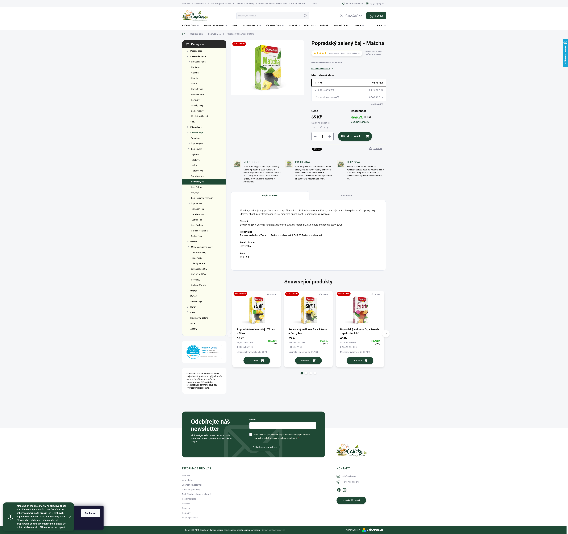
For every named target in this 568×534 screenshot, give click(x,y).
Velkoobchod (200, 3)
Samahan (195, 138)
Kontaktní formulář (351, 500)
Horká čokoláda (198, 62)
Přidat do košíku (351, 136)
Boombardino (197, 94)
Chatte (194, 83)
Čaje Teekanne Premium (202, 198)
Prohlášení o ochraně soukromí (272, 3)
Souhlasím (90, 513)
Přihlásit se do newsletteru (264, 447)
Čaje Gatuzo (196, 187)
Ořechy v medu (198, 263)
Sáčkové (196, 160)
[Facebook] (339, 489)
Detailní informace (320, 69)
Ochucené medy (199, 252)
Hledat (305, 16)
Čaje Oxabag (197, 225)
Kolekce (195, 165)
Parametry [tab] (346, 195)
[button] (302, 373)
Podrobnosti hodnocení (350, 53)
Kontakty (186, 513)
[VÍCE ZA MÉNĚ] (257, 310)
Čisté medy (197, 258)
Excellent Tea (198, 214)
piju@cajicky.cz (349, 476)
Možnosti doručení (360, 122)
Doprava (186, 3)
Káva (192, 312)
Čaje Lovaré (196, 149)
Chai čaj (194, 78)
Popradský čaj (197, 182)
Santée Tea (197, 220)
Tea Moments (197, 176)
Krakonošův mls (198, 285)
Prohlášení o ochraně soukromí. (283, 438)
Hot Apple (195, 67)
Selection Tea (198, 209)
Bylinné (195, 154)
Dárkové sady (197, 111)
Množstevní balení (199, 116)
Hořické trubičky (198, 274)
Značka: (373, 55)
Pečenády (195, 280)
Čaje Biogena (197, 143)
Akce (192, 323)
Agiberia (195, 73)
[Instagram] (344, 489)
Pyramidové (197, 171)
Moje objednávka (190, 517)
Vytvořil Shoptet (353, 530)
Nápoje (193, 291)
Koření (193, 296)
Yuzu (192, 122)
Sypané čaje (196, 301)
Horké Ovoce (197, 89)
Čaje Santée (196, 203)
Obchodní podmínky (245, 3)
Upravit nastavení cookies (273, 530)
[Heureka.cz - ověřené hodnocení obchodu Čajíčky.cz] (204, 352)
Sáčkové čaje (196, 133)
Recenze (186, 503)
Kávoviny (195, 100)
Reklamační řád (298, 3)
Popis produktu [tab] (270, 195)
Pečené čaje (196, 51)
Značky (193, 329)
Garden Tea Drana (199, 231)
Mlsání (193, 241)
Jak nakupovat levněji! (221, 3)
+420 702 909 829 (350, 482)
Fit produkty (196, 127)
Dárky (193, 307)
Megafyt (195, 192)
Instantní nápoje (198, 56)
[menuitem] (191, 25)
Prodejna (186, 508)
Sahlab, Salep (197, 105)
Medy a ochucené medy (202, 247)
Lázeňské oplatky (199, 269)
